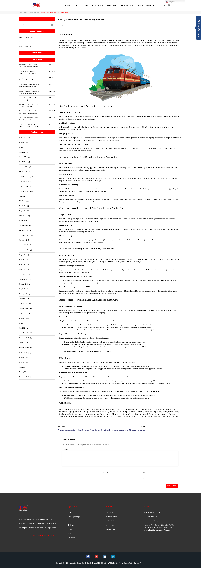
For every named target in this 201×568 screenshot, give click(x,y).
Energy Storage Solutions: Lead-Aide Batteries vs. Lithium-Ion (29, 79)
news (25, 12)
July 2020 (22, 357)
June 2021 (22, 323)
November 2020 (24, 338)
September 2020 (24, 347)
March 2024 (23, 220)
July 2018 (22, 362)
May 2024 (22, 211)
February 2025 (23, 167)
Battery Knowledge (34, 12)
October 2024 (23, 186)
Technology (72, 525)
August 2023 (23, 255)
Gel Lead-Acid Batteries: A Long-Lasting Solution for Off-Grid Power (28, 99)
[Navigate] (169, 5)
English (171, 2)
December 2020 (24, 333)
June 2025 (22, 147)
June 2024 (22, 206)
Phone (145, 473)
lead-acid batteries (115, 391)
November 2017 (24, 377)
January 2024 (23, 230)
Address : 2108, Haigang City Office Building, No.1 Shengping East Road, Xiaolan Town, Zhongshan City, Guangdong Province (159, 527)
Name (64, 473)
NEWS (148, 6)
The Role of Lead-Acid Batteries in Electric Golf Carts (29, 105)
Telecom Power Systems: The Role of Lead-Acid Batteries (28, 112)
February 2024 (23, 225)
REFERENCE (112, 6)
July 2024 (22, 201)
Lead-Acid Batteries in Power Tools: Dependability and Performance (28, 119)
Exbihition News (25, 46)
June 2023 (22, 264)
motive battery (111, 521)
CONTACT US (159, 6)
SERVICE (139, 6)
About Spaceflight (74, 517)
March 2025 (23, 162)
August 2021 (23, 313)
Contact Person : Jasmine (152, 512)
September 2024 (24, 191)
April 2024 (22, 215)
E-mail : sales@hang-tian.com (154, 521)
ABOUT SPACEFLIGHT (94, 6)
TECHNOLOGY (126, 6)
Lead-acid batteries (65, 409)
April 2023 (22, 274)
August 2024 (23, 196)
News (70, 533)
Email (105, 473)
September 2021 (24, 308)
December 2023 (24, 235)
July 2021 (22, 318)
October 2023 (23, 245)
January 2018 (23, 372)
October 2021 (23, 303)
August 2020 (23, 352)
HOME (67, 6)
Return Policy (128, 563)
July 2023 (22, 259)
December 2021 (24, 299)
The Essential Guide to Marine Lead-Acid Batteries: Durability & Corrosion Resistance (29, 66)
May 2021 (22, 328)
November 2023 (24, 240)
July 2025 (22, 142)
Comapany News (25, 42)
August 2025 (23, 137)
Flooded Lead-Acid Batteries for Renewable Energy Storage (29, 92)
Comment (66, 449)
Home (20, 12)
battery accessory (111, 529)
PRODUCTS (77, 6)
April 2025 (22, 157)
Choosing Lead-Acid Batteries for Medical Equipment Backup (29, 125)
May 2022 (22, 289)
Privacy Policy (139, 563)
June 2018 (22, 367)
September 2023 (24, 250)
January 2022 (23, 294)
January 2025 (23, 171)
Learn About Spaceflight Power (43, 535)
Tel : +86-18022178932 (152, 517)
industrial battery (111, 517)
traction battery (111, 525)
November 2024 (24, 181)
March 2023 (23, 279)
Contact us (71, 538)
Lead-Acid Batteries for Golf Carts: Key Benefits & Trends (28, 72)
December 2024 (24, 176)
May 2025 (22, 152)
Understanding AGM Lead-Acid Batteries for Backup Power (29, 85)
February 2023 (23, 284)
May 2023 (22, 269)
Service (70, 529)
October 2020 (23, 343)
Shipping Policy (117, 563)
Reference (71, 521)
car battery (109, 512)
